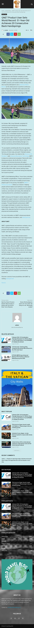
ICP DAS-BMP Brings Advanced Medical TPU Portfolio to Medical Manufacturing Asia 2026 (20, 357)
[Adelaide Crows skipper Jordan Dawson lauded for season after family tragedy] (6, 436)
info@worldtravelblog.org (14, 607)
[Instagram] (15, 618)
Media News (8, 10)
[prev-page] (3, 364)
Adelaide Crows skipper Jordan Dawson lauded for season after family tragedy (22, 435)
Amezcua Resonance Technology (19, 156)
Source (4, 282)
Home (3, 10)
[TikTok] (18, 618)
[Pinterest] (15, 34)
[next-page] (5, 364)
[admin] (3, 30)
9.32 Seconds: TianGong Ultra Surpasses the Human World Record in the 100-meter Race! (22, 348)
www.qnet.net (26, 217)
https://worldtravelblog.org (17, 327)
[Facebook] (8, 34)
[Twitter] (11, 34)
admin (6, 30)
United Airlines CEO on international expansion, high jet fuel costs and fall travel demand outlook (21, 443)
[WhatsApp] (19, 34)
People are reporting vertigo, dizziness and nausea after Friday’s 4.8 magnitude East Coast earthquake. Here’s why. (16, 460)
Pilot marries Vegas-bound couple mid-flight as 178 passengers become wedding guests (22, 426)
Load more (16, 450)
